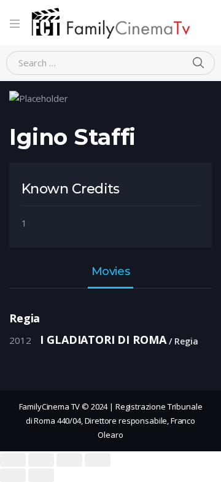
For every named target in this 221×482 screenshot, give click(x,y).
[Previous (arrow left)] (13, 475)
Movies (110, 272)
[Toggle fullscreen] (69, 460)
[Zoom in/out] (97, 460)
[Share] (41, 460)
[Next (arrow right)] (41, 475)
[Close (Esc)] (13, 460)
